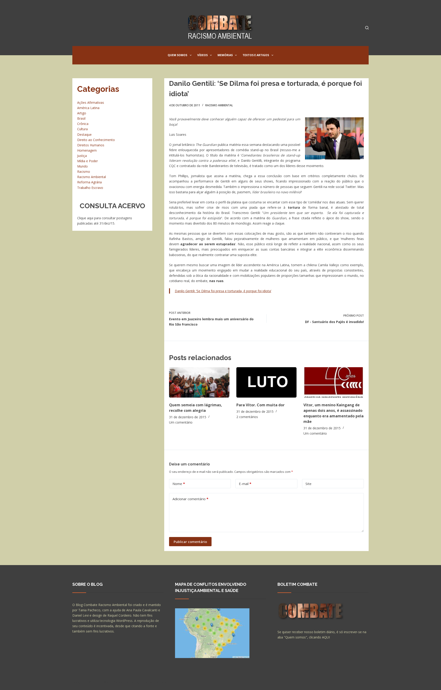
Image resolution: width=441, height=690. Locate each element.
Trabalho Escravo (90, 187)
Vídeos (202, 55)
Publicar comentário (190, 541)
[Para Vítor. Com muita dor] (266, 382)
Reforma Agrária (89, 182)
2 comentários (247, 417)
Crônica (82, 123)
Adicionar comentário (190, 499)
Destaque (84, 134)
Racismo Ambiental (219, 105)
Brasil (81, 118)
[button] (190, 55)
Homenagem (87, 150)
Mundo (82, 166)
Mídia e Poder (87, 161)
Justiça (82, 155)
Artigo (81, 113)
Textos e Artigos (256, 55)
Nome (178, 483)
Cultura (82, 129)
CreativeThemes (153, 682)
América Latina (88, 108)
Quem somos (177, 55)
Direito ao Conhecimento (96, 140)
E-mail (245, 483)
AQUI (326, 637)
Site (308, 483)
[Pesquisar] (367, 27)
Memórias (225, 55)
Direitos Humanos (90, 145)
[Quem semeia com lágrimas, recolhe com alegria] (199, 382)
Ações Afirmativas (90, 102)
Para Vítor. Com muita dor (260, 404)
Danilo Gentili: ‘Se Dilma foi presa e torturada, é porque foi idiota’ (223, 291)
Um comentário (180, 422)
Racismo (83, 171)
